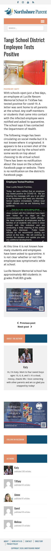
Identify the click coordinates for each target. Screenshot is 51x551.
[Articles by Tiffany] (8, 486)
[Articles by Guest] (8, 513)
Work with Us (17, 541)
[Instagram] (23, 2)
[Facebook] (18, 2)
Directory (39, 541)
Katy (16, 89)
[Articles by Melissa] (8, 527)
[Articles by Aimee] (8, 500)
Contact (28, 541)
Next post (23, 326)
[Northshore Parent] (25, 11)
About (6, 541)
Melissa (17, 522)
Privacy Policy (12, 544)
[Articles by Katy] (8, 473)
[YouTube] (28, 2)
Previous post (27, 323)
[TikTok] (33, 2)
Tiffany (17, 481)
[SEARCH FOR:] (25, 27)
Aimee (17, 495)
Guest (17, 508)
